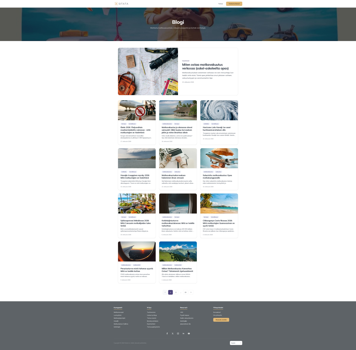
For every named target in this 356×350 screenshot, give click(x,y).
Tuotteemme (151, 312)
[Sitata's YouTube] (189, 333)
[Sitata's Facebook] (167, 333)
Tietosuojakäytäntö (153, 327)
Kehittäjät (117, 327)
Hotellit (116, 321)
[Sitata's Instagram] (178, 333)
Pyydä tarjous (184, 315)
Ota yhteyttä (217, 315)
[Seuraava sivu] (191, 292)
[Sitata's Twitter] (172, 333)
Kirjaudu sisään (221, 320)
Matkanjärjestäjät (119, 318)
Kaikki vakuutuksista (186, 318)
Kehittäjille (183, 321)
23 (185, 292)
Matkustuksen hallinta (121, 324)
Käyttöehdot (151, 324)
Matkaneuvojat (119, 312)
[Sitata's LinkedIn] (183, 333)
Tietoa (220, 4)
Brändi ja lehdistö (152, 321)
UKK (181, 312)
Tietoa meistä (151, 318)
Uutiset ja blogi (152, 315)
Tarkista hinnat (234, 4)
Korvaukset (217, 312)
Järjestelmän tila (185, 324)
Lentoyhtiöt (117, 315)
